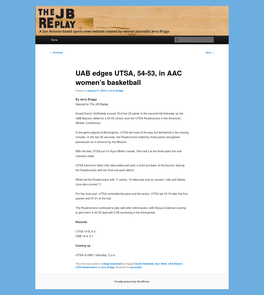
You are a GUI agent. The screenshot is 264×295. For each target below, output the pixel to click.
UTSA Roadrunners (86, 267)
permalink (136, 267)
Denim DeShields (144, 263)
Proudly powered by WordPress (132, 281)
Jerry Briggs (116, 90)
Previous (56, 52)
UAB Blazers (175, 263)
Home (54, 40)
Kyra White (161, 263)
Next (210, 52)
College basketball (111, 263)
